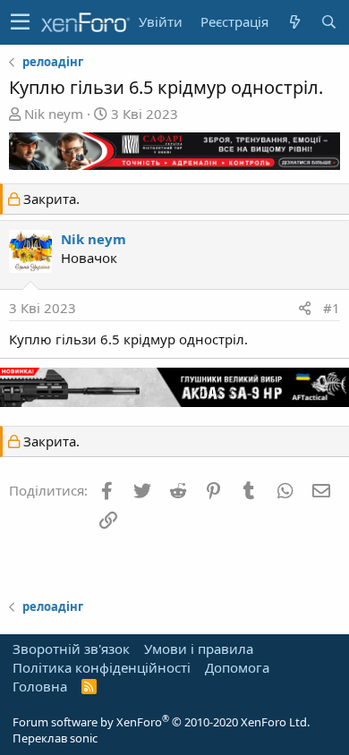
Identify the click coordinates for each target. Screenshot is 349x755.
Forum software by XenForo (161, 722)
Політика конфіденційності (102, 667)
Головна (40, 686)
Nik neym (53, 114)
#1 (331, 308)
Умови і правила (198, 648)
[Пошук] (328, 21)
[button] (20, 22)
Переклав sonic (55, 738)
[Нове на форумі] (294, 21)
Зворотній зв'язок (71, 648)
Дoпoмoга (237, 667)
